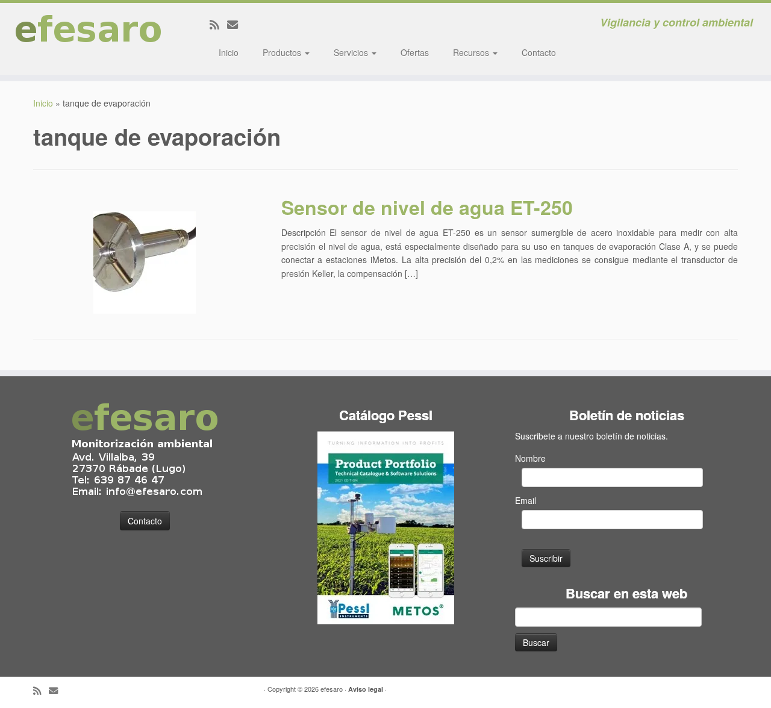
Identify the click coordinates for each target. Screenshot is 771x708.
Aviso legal (365, 689)
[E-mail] (236, 24)
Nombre (530, 458)
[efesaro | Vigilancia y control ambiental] (89, 39)
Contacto (539, 52)
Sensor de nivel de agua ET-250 (427, 207)
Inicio (229, 52)
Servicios (352, 52)
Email (525, 500)
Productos (283, 52)
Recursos (472, 52)
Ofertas (415, 52)
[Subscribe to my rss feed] (218, 24)
